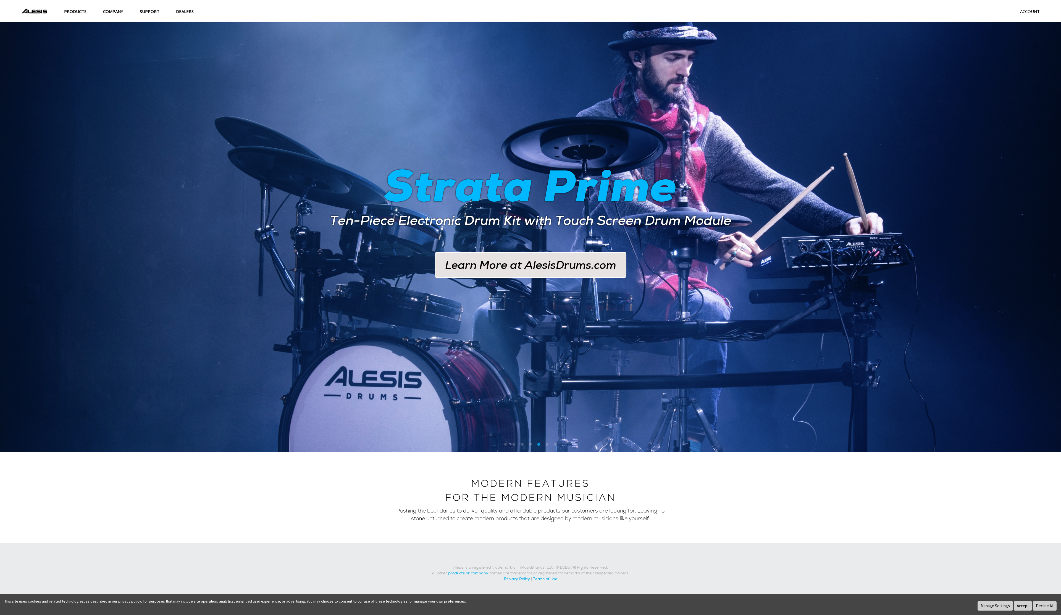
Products (75, 11)
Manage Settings (995, 605)
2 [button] (514, 445)
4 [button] (530, 445)
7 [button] (555, 445)
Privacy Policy (517, 579)
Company (113, 11)
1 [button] (505, 445)
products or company (468, 573)
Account (1030, 11)
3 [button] (522, 445)
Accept (1023, 605)
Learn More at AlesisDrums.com (530, 265)
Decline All (1045, 605)
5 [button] (539, 445)
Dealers (185, 11)
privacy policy (129, 601)
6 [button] (547, 445)
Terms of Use (545, 579)
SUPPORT (149, 11)
